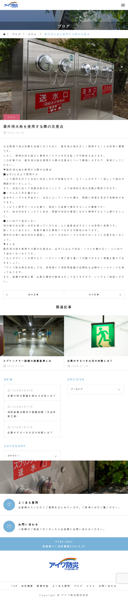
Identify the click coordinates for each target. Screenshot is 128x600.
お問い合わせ (108, 586)
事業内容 (43, 586)
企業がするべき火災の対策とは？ (30, 432)
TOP (14, 586)
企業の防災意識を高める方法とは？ (32, 395)
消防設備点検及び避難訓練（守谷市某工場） (32, 414)
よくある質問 (61, 586)
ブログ (78, 586)
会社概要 (27, 586)
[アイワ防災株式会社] (11, 5)
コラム (12, 117)
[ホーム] (4, 34)
